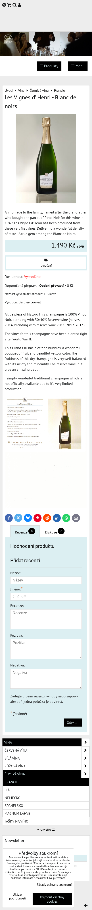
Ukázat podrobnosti (17, 896)
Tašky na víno (16, 821)
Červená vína (15, 750)
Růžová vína (14, 766)
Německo (13, 797)
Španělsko (14, 805)
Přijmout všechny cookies (52, 899)
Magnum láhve (17, 813)
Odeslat (73, 722)
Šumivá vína (14, 774)
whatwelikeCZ (46, 830)
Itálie (10, 790)
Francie (11, 782)
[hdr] (46, 54)
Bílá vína (12, 758)
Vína (8, 742)
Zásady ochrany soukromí (54, 884)
